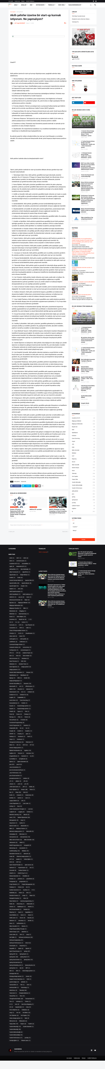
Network (27, 853)
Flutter (27, 717)
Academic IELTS (83, 418)
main (12, 817)
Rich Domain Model (15, 909)
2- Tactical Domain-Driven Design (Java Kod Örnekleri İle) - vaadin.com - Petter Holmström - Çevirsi (88, 144)
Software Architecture (26, 937)
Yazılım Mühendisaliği (16, 1032)
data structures (14, 658)
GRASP (12, 733)
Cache (25, 622)
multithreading (15, 850)
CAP (21, 625)
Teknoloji (51, 5)
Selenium (13, 920)
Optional (13, 867)
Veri (18, 1012)
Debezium (13, 664)
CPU (12, 652)
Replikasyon (21, 906)
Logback (13, 811)
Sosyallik (13, 948)
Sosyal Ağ (23, 945)
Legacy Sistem (14, 800)
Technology (25, 987)
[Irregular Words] (76, 405)
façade (12, 708)
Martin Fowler (14, 825)
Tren (12, 1001)
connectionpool (25, 650)
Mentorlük (29, 831)
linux (19, 806)
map (23, 820)
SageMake (29, 912)
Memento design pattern (17, 831)
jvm (26, 784)
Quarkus (26, 890)
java (83, 494)
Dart (12, 655)
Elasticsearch (14, 692)
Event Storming (83, 438)
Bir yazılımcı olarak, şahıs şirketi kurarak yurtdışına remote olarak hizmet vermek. (87, 340)
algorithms (26, 572)
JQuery (12, 784)
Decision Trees (23, 664)
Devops (29, 672)
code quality (24, 639)
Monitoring (13, 848)
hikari (12, 745)
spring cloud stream (16, 959)
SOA (22, 934)
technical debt (14, 987)
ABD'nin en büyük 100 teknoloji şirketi (81, 294)
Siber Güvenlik (83, 464)
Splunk (28, 948)
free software (14, 719)
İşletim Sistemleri (22, 761)
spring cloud (24, 956)
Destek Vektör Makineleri (17, 672)
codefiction (13, 641)
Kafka (31, 786)
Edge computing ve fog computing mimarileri (87, 218)
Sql (21, 968)
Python (21, 887)
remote (12, 906)
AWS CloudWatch (15, 594)
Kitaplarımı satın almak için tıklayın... (81, 19)
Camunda (13, 625)
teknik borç (13, 990)
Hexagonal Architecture (16, 742)
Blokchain (13, 613)
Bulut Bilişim (21, 616)
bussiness (13, 619)
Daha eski (64, 531)
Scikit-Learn (13, 917)
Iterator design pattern (16, 747)
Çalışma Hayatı (83, 505)
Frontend (24, 719)
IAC (18, 745)
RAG (28, 892)
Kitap (18, 792)
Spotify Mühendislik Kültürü (86, 396)
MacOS (26, 814)
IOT (32, 745)
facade (12, 705)
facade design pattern (24, 705)
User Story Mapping (27, 1004)
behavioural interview (16, 599)
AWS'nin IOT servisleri (36, 509)
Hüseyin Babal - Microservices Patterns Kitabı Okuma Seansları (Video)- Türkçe (87, 369)
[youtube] (96, 1)
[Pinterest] (36, 486)
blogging (22, 611)
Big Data (13, 602)
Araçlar (23, 5)
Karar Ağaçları (14, 789)
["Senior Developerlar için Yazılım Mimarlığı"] (76, 176)
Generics (27, 725)
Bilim (25, 608)
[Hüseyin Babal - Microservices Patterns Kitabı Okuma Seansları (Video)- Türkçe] (76, 368)
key (11, 792)
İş (83, 511)
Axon (28, 597)
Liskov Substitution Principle (18, 809)
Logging (21, 811)
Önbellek (26, 876)
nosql (12, 856)
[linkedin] (93, 1)
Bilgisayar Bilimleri (83, 421)
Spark (20, 948)
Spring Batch (24, 954)
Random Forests (15, 895)
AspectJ (13, 588)
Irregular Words (85, 403)
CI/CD (20, 633)
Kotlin (12, 795)
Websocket (23, 1021)
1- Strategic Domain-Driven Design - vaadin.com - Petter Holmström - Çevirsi (86, 155)
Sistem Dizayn (40, 5)
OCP (83, 456)
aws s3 (21, 597)
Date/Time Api (14, 661)
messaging (13, 834)
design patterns (15, 669)
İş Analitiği (13, 758)
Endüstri (83, 435)
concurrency (27, 647)
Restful (31, 906)
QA (28, 887)
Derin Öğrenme (14, 666)
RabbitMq (13, 892)
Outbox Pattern (23, 870)
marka (22, 823)
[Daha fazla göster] (42, 486)
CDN (21, 627)
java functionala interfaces (17, 770)
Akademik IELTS (21, 566)
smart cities (13, 934)
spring (83, 496)
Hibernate (29, 742)
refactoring (20, 903)
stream (28, 976)
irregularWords (14, 756)
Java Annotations (15, 767)
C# (11, 622)
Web (27, 1018)
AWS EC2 (13, 597)
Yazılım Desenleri (28, 1026)
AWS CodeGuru (27, 594)
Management (14, 820)
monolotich (23, 848)
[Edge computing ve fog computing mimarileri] (76, 219)
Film (27, 711)
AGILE (15, 5)
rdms (25, 898)
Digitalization (14, 675)
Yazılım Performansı (83, 488)
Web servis (13, 1021)
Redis (12, 903)
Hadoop (13, 736)
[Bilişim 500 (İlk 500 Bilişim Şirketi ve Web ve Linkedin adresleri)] (76, 210)
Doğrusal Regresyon (16, 680)
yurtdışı (83, 502)
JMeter (18, 781)
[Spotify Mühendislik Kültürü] (76, 397)
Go (27, 728)
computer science (15, 647)
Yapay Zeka (61, 5)
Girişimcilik (23, 481)
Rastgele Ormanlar (15, 898)
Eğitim (12, 689)
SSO (18, 970)
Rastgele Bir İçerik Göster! (83, 72)
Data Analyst (27, 655)
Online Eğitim (28, 859)
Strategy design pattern (16, 976)
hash (29, 736)
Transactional (29, 998)
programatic (23, 881)
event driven (14, 700)
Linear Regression (15, 803)
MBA (12, 828)
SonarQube (13, 945)
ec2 (21, 686)
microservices (25, 837)
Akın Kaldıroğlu (25, 569)
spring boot (83, 499)
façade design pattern (24, 708)
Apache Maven (26, 583)
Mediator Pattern (21, 828)
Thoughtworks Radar (16, 998)
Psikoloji (13, 887)
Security (30, 917)
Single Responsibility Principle (18, 929)
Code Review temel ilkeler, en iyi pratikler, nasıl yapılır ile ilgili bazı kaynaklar (88, 388)
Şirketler (24, 982)
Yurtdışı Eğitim (14, 1040)
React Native (14, 901)
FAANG (24, 703)
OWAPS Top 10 (22, 873)
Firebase (27, 714)
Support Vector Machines (17, 979)
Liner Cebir (26, 803)
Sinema (24, 926)
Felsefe (12, 711)
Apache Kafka (14, 583)
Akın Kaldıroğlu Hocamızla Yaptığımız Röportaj (88, 360)
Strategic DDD (14, 973)
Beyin (27, 599)
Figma (20, 711)
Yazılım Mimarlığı (83, 482)
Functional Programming (17, 722)
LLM (30, 809)
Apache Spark (14, 586)
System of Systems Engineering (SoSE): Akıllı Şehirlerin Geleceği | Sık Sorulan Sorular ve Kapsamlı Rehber (18, 513)
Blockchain (13, 611)
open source (29, 864)
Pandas (12, 878)
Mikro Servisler (83, 450)
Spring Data (28, 959)
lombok (30, 811)
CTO (18, 652)
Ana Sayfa (11, 1)
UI (11, 1004)
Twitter (28, 1001)
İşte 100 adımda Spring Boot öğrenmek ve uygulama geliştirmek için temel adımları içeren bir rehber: (87, 554)
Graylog (21, 733)
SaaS (20, 912)
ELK (23, 692)
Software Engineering (16, 940)
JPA (83, 444)
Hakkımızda (17, 1)
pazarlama (30, 878)
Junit (20, 784)
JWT (25, 786)
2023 (12, 560)
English (12, 697)
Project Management (28, 884)
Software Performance (16, 943)
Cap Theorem (29, 625)
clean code (13, 636)
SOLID (83, 461)
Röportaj (83, 458)
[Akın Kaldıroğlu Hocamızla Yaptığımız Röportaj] (76, 361)
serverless (22, 920)
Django (12, 678)
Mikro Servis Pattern (16, 839)
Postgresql (13, 881)
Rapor (32, 895)
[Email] (39, 486)
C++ (17, 622)
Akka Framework (15, 572)
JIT (11, 781)
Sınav (83, 470)
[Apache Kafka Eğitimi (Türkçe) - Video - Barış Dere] (76, 379)
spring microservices (16, 962)
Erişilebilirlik (21, 697)
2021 (18, 558)
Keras (32, 789)
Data (18, 655)
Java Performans (15, 772)
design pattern (26, 666)
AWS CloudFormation (16, 591)
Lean (27, 797)
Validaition (25, 1009)
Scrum (22, 917)
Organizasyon (22, 867)
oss (31, 867)
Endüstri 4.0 (14, 694)
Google (12, 731)
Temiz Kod (13, 993)
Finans (19, 714)
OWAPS (12, 873)
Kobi (83, 447)
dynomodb (13, 686)
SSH (12, 970)
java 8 (19, 764)
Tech (29, 984)
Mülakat (83, 453)
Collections (23, 641)
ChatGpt (13, 633)
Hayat (83, 441)
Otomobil (13, 870)
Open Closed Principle (16, 864)
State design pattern (28, 970)
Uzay (28, 1007)
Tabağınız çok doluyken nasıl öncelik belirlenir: (83, 281)
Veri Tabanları (14, 1015)
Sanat (23, 915)
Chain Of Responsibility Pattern (18, 630)
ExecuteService (14, 703)
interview (30, 753)
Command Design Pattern (17, 644)
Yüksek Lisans (25, 1040)
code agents (14, 639)
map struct (13, 823)
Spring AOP (13, 954)
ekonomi (29, 689)
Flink (20, 717)
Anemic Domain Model (16, 580)
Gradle (20, 731)
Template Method (24, 993)
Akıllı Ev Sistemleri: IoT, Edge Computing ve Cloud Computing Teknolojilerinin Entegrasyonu (58, 511)
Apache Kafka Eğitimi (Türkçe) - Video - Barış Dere (87, 378)
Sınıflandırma (21, 923)
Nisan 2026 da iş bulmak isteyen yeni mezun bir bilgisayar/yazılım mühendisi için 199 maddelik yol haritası (56, 603)
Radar (21, 892)
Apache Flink (29, 580)
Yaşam (23, 1023)
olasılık (19, 859)
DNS (19, 678)
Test (22, 995)
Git (21, 728)
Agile (12, 566)
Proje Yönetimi (14, 884)
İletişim (23, 1)
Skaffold (25, 931)
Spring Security (30, 965)
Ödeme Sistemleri (15, 876)
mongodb (27, 845)
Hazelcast (20, 739)
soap (28, 934)
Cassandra (13, 627)
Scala (30, 915)
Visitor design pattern (16, 1018)
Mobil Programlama (16, 845)
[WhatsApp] (33, 486)
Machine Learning (15, 814)
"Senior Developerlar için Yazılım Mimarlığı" (87, 175)
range (24, 895)
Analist (12, 577)
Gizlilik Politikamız (30, 1)
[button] (91, 5)
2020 (12, 558)
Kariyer (24, 789)
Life (23, 800)
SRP (28, 968)
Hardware (21, 736)
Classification (30, 633)
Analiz (19, 577)
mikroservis (13, 842)
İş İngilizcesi (23, 758)
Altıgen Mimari (24, 574)
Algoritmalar (14, 574)
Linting (12, 806)
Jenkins (26, 778)
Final (12, 714)
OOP (18, 862)
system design (14, 982)
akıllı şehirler (20, 11)
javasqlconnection (15, 778)
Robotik (27, 909)
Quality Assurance (15, 890)
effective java (30, 686)
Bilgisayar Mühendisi (83, 423)
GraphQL (28, 731)
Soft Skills (13, 937)
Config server (14, 650)
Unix (17, 1004)
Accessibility (26, 563)
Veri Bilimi (26, 1012)
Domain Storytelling (15, 683)
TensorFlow (13, 995)
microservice (14, 837)
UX (11, 1007)
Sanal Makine (14, 915)
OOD (12, 862)
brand (12, 616)
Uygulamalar (19, 1007)
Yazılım (31, 1023)
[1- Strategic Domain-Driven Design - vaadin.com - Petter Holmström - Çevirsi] (76, 155)
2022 (25, 558)
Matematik (24, 825)
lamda (20, 797)
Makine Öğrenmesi (24, 817)
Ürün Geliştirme (14, 1009)
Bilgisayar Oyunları (15, 608)
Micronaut (23, 834)
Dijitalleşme (83, 432)
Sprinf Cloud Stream (16, 951)
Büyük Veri (83, 426)
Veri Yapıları (83, 476)
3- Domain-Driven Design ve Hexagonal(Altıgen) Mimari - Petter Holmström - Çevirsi (87, 133)
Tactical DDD (14, 984)
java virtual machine (16, 775)
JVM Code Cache (15, 786)
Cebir (28, 627)
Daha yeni (12, 531)
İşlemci (12, 761)
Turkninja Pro (75, 22)
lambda (12, 797)
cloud (22, 636)
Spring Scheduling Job (16, 965)
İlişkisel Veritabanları (16, 750)
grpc (28, 733)
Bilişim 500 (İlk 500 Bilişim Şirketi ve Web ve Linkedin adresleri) (88, 210)
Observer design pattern (24, 856)
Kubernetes (29, 795)
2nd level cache (21, 560)
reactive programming (27, 901)
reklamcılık (30, 903)
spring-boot (13, 968)
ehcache (21, 689)
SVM (29, 979)
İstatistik (24, 756)
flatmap (13, 717)
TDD (22, 984)
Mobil (22, 842)
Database (25, 658)
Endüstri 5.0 (24, 694)
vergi (12, 1012)
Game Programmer (15, 725)
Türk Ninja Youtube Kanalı (78, 16)
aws (20, 588)
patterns (21, 878)
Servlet (30, 920)
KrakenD (20, 795)
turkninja (19, 1001)
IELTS (25, 745)
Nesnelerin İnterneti (15, 853)
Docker (27, 678)
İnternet (21, 753)
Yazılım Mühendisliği (74, 5)
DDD (31, 5)
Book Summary (24, 613)
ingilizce (27, 750)
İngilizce (83, 508)
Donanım (27, 683)
